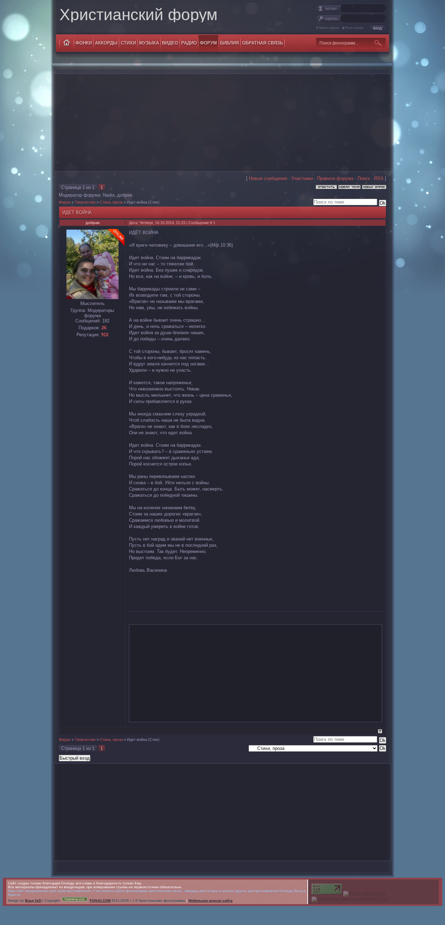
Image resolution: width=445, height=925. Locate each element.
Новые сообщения (268, 178)
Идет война (137, 202)
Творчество (85, 202)
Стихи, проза (111, 202)
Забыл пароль (329, 28)
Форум (65, 202)
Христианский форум (138, 15)
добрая (124, 195)
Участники (302, 178)
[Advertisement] (222, 122)
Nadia (108, 195)
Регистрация (354, 28)
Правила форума (335, 178)
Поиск (363, 178)
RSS (378, 178)
